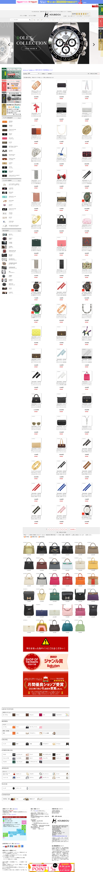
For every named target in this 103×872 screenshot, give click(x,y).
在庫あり (44, 73)
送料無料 (50, 73)
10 (66, 529)
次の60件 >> (73, 529)
